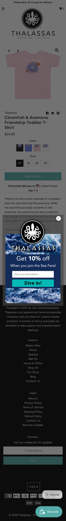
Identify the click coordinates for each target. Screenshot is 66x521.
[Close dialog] (58, 218)
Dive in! (32, 283)
